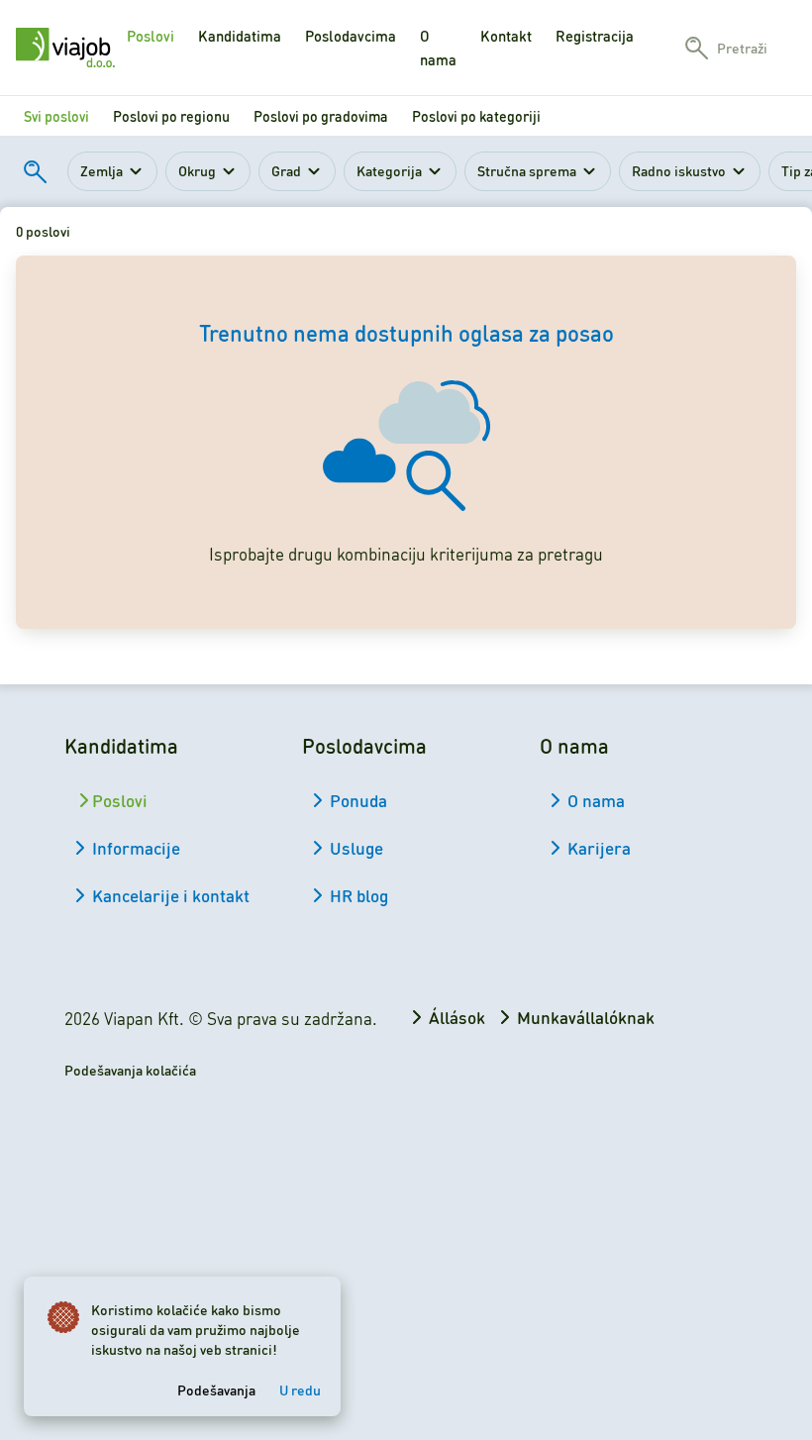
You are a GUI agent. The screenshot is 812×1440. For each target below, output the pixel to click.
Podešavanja (216, 1389)
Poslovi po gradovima (321, 116)
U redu (300, 1389)
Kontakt (506, 36)
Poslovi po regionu (171, 116)
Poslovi (150, 36)
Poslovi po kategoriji (476, 116)
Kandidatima (239, 36)
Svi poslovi (56, 116)
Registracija (595, 36)
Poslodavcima (350, 36)
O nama (438, 47)
